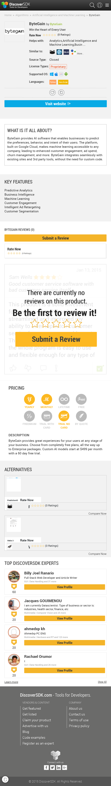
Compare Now (98, 513)
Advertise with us (35, 726)
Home (8, 15)
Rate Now (27, 500)
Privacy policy (79, 726)
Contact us (77, 714)
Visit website (55, 103)
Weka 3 (10, 540)
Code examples (33, 737)
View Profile (64, 587)
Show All (102, 682)
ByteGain (56, 24)
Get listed (29, 714)
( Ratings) (64, 34)
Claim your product (36, 720)
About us (75, 708)
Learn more (11, 682)
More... (80, 53)
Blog (25, 731)
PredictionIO (12, 500)
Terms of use (79, 720)
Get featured (31, 708)
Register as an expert (38, 743)
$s (17, 5)
